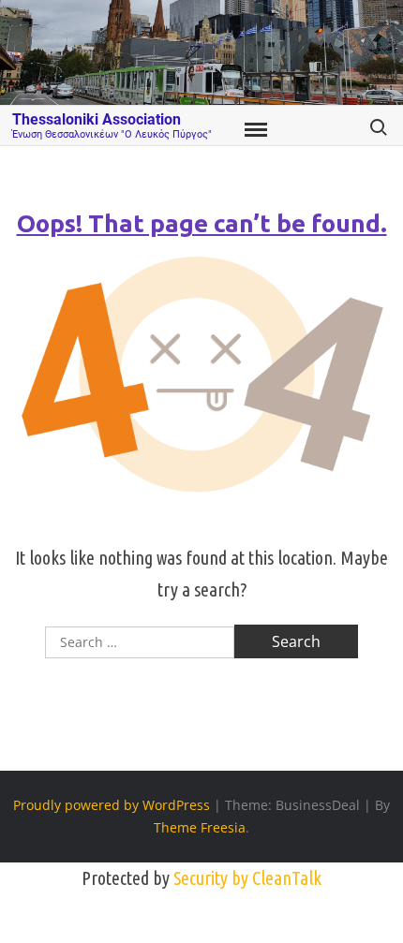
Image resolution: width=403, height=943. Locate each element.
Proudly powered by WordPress (111, 805)
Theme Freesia (200, 827)
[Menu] (254, 130)
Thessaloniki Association (96, 119)
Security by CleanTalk (247, 878)
